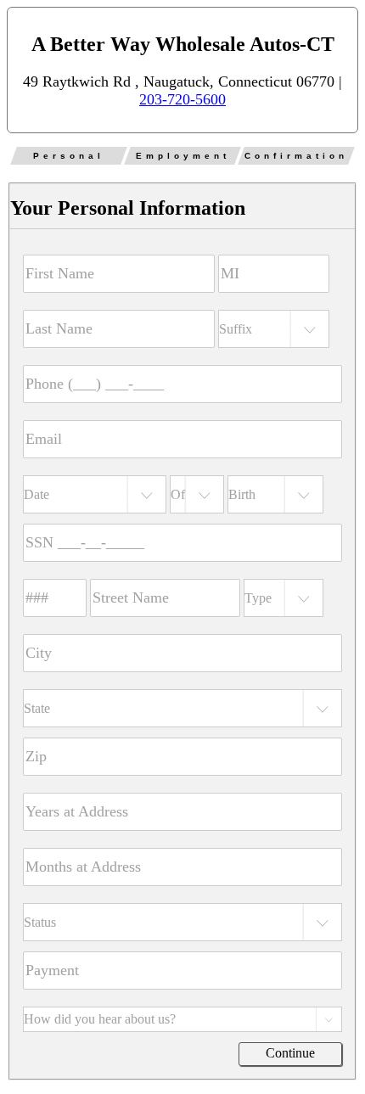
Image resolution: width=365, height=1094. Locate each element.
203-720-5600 (182, 99)
